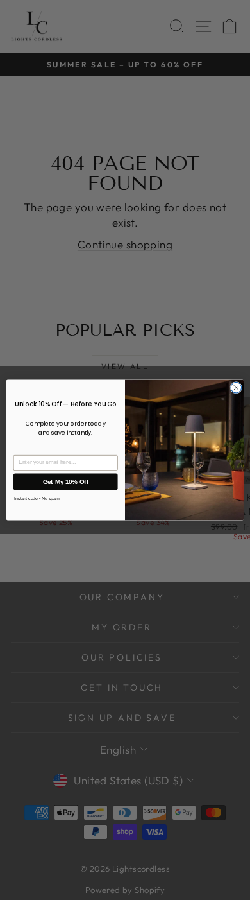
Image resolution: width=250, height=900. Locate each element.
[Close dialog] (236, 387)
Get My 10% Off (65, 481)
